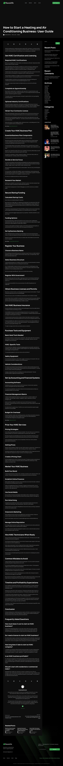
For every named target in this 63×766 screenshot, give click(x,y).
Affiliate (52, 758)
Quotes (46, 116)
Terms (43, 758)
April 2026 (46, 91)
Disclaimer (46, 758)
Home (4, 758)
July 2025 (46, 101)
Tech (45, 117)
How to (46, 115)
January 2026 (47, 95)
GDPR (50, 758)
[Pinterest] (20, 44)
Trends (46, 118)
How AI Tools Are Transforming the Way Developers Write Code (52, 78)
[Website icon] (22, 706)
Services (8, 758)
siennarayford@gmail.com (8, 751)
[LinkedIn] (26, 44)
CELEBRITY (47, 111)
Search (46, 41)
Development (47, 112)
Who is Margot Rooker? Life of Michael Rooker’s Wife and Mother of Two (55, 140)
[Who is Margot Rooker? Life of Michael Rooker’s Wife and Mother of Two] (47, 141)
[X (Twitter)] (14, 44)
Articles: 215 (23, 708)
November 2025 (47, 97)
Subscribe (54, 749)
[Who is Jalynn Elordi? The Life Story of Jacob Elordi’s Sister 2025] (47, 148)
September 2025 (48, 100)
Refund (55, 758)
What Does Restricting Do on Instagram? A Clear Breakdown (10, 729)
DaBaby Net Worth (12, 420)
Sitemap (58, 758)
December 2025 (47, 96)
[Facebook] (8, 44)
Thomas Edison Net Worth (14, 241)
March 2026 (47, 92)
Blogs (16, 758)
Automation (47, 109)
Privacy (41, 758)
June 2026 (46, 88)
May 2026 (46, 89)
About (12, 758)
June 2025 (46, 102)
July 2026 (46, 87)
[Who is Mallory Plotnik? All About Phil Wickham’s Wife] (47, 155)
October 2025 (47, 99)
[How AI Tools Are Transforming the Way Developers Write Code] (47, 126)
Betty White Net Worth (13, 126)
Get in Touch (55, 2)
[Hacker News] (37, 44)
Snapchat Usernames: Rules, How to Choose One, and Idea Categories (22, 729)
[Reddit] (31, 44)
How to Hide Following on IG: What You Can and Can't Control (35, 729)
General (18, 34)
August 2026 (47, 86)
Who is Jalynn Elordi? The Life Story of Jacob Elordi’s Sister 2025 (55, 147)
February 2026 (47, 93)
